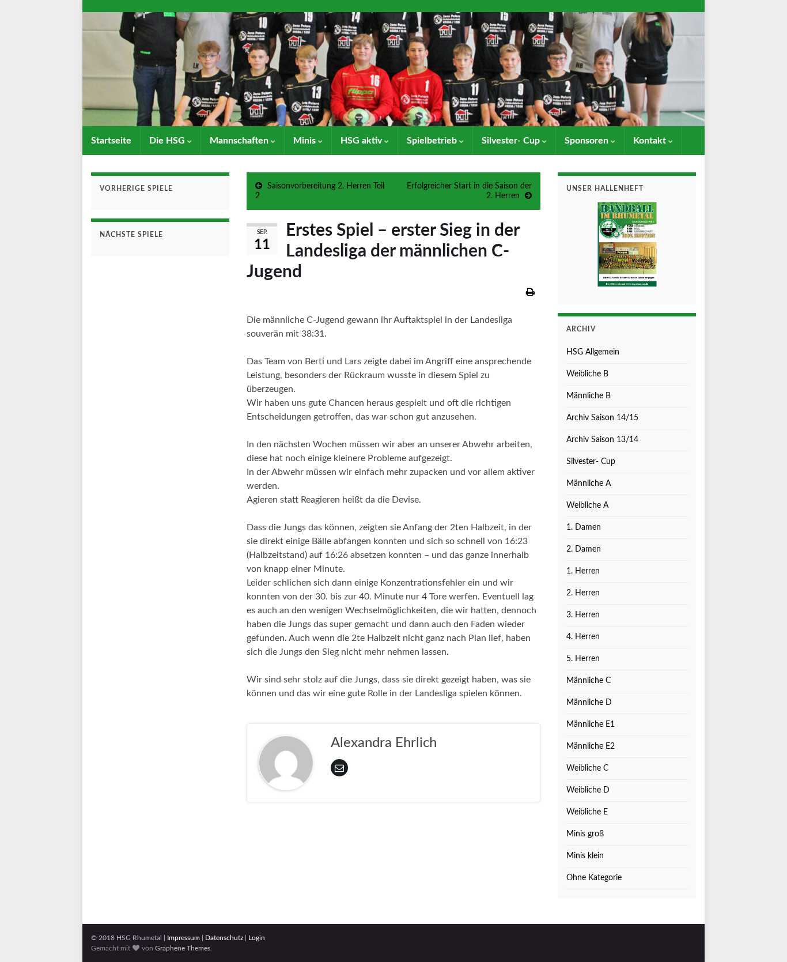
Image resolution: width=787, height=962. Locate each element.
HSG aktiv (362, 140)
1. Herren (583, 571)
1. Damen (583, 527)
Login (256, 937)
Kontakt (650, 140)
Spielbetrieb (433, 140)
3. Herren (583, 615)
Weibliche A (587, 505)
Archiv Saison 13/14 (602, 440)
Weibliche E (587, 812)
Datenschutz (224, 937)
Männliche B (588, 396)
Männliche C (588, 681)
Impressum (183, 937)
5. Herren (583, 659)
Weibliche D (588, 790)
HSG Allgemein (592, 352)
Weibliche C (587, 768)
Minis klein (585, 856)
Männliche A (588, 484)
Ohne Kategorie (594, 878)
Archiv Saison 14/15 (602, 418)
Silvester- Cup (512, 140)
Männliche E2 (590, 746)
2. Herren (583, 593)
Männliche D (589, 703)
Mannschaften (240, 140)
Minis (305, 140)
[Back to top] (761, 936)
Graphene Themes (182, 948)
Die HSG (168, 140)
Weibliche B (587, 374)
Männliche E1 (590, 724)
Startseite (111, 140)
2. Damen (583, 549)
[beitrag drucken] (530, 292)
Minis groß (585, 834)
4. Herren (583, 637)
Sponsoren (588, 140)
